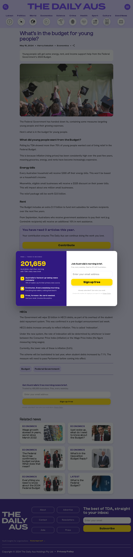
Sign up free (91, 282)
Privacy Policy (107, 293)
